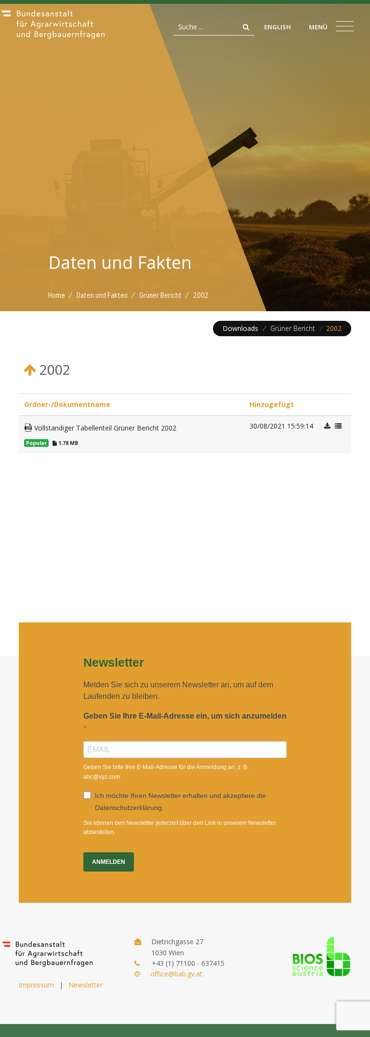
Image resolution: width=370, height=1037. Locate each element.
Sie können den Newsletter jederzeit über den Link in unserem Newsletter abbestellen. (179, 827)
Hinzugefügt (272, 404)
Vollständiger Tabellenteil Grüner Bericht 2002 (104, 427)
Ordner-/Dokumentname (67, 404)
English (277, 27)
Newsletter (85, 984)
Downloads (240, 328)
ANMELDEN (108, 862)
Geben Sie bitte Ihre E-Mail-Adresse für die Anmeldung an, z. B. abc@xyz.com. (166, 772)
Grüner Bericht (292, 328)
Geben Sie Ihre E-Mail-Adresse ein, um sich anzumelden (185, 716)
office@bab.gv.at (176, 973)
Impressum (36, 984)
